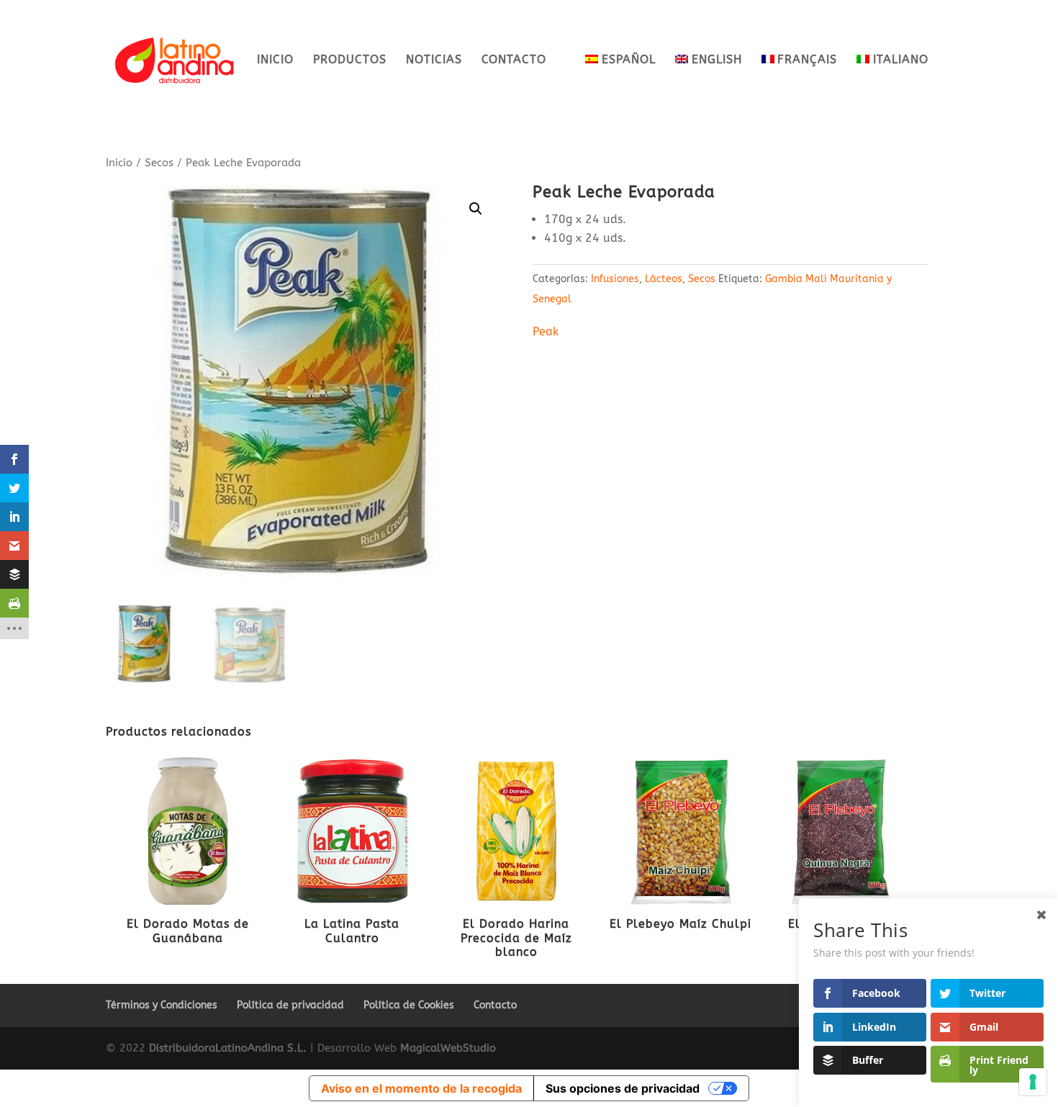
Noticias (434, 60)
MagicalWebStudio (448, 1048)
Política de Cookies (408, 1005)
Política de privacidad (290, 1005)
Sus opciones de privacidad (623, 1088)
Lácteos (663, 279)
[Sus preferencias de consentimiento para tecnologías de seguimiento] (1032, 1081)
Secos (159, 162)
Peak (546, 331)
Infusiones (615, 279)
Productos (349, 60)
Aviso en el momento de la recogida (421, 1088)
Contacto (513, 60)
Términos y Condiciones (161, 1005)
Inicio (275, 60)
